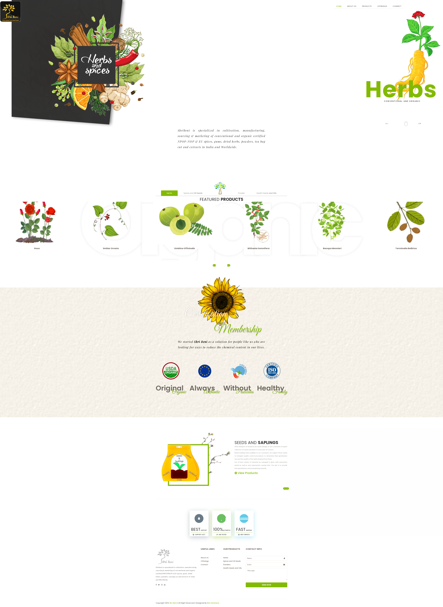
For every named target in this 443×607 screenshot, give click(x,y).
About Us (351, 6)
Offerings (382, 6)
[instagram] (162, 585)
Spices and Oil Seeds (232, 561)
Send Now (266, 585)
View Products (256, 473)
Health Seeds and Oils (232, 568)
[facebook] (156, 585)
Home (338, 6)
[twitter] (159, 585)
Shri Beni (173, 603)
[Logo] (55, 11)
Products (367, 6)
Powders (226, 564)
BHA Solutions (213, 603)
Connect (397, 6)
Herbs (225, 558)
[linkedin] (164, 585)
